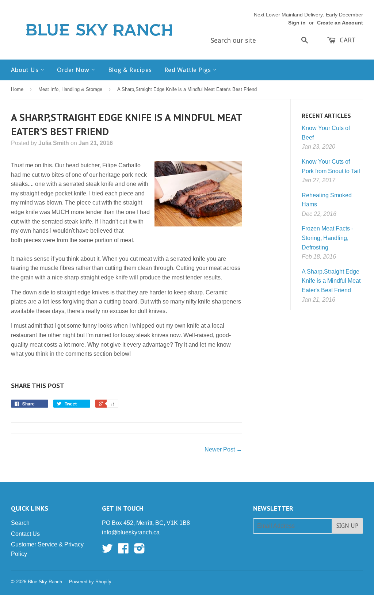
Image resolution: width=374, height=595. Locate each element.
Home (17, 89)
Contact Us (25, 534)
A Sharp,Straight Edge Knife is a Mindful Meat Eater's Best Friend (331, 280)
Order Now (74, 69)
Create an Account (340, 23)
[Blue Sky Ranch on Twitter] (107, 551)
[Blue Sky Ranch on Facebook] (123, 551)
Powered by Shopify (90, 581)
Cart (347, 40)
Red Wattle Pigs (188, 69)
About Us (25, 69)
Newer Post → (223, 449)
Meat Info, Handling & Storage (70, 89)
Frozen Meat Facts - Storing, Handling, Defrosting (327, 237)
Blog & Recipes (130, 69)
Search (20, 523)
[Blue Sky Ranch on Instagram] (139, 551)
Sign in (297, 23)
